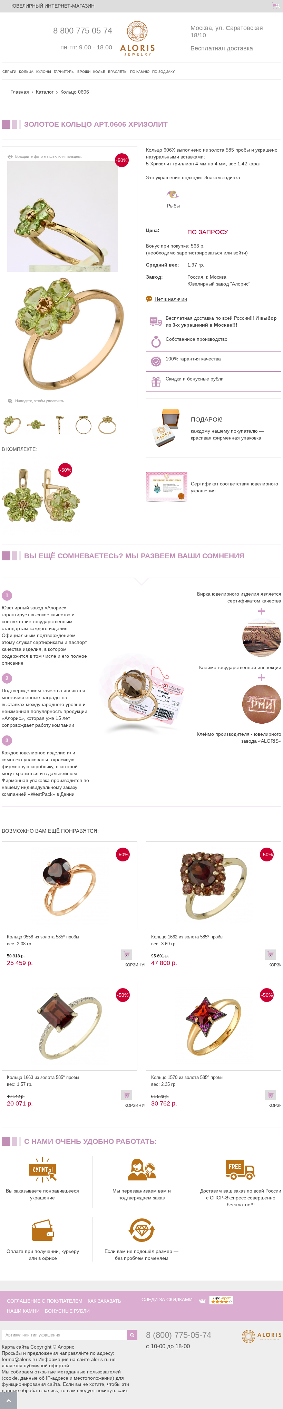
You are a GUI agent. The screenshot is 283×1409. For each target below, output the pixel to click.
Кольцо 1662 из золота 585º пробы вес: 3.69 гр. (187, 940)
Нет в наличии (171, 299)
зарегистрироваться (199, 252)
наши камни (23, 1311)
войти (239, 252)
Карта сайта (15, 1347)
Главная (19, 92)
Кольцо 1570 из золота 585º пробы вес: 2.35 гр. (187, 1081)
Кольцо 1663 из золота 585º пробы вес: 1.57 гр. (43, 1081)
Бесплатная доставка (222, 48)
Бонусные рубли (67, 1311)
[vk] (202, 1301)
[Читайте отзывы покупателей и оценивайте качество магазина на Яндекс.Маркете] (221, 1299)
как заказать (104, 1301)
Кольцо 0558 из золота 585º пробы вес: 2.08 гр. (43, 940)
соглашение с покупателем (44, 1301)
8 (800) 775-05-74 (178, 1335)
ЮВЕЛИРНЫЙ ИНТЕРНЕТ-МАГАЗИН (53, 6)
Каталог (44, 92)
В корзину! (128, 956)
